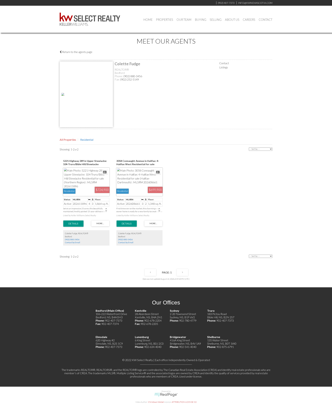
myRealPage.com (166, 394)
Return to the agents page (77, 51)
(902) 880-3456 (132, 76)
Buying (200, 19)
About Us (232, 19)
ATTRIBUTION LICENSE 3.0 (184, 402)
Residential (86, 139)
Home (148, 19)
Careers (249, 19)
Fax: (117, 79)
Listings (223, 67)
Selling (216, 19)
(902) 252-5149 (129, 79)
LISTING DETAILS (73, 223)
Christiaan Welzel (156, 402)
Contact (265, 19)
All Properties (68, 139)
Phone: (119, 76)
